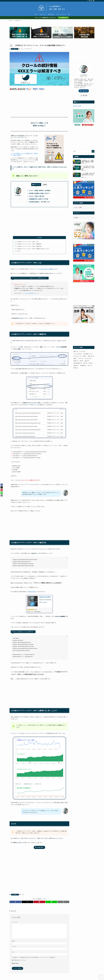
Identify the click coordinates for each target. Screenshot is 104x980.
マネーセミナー (77, 356)
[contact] (93, 1)
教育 (87, 360)
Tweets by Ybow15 (77, 106)
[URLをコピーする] (63, 902)
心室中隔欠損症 (78, 363)
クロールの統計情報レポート (31, 293)
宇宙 (91, 363)
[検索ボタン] (68, 14)
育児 (81, 360)
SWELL (76, 360)
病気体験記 (83, 365)
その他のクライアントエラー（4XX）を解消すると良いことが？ (33, 248)
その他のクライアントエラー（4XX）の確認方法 (29, 244)
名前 (13, 941)
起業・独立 (91, 356)
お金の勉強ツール (87, 353)
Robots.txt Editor (32, 591)
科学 (85, 363)
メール (14, 946)
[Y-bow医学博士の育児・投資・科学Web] (52, 7)
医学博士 (76, 365)
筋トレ (90, 365)
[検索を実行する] (93, 151)
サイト (13, 952)
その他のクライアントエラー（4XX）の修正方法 (29, 246)
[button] (15, 902)
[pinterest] (90, 1)
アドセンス (88, 358)
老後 (75, 358)
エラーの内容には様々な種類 (44, 269)
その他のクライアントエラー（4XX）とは (27, 241)
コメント (14, 922)
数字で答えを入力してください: (19, 960)
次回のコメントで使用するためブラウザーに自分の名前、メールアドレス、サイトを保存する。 (34, 957)
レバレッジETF (78, 353)
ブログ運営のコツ (15, 48)
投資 (76, 351)
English (76, 367)
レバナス (82, 351)
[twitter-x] (88, 1)
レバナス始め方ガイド (63, 17)
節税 (84, 356)
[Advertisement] (39, 103)
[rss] (92, 1)
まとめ (18, 251)
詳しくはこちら (83, 90)
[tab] (36, 184)
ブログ (22, 48)
